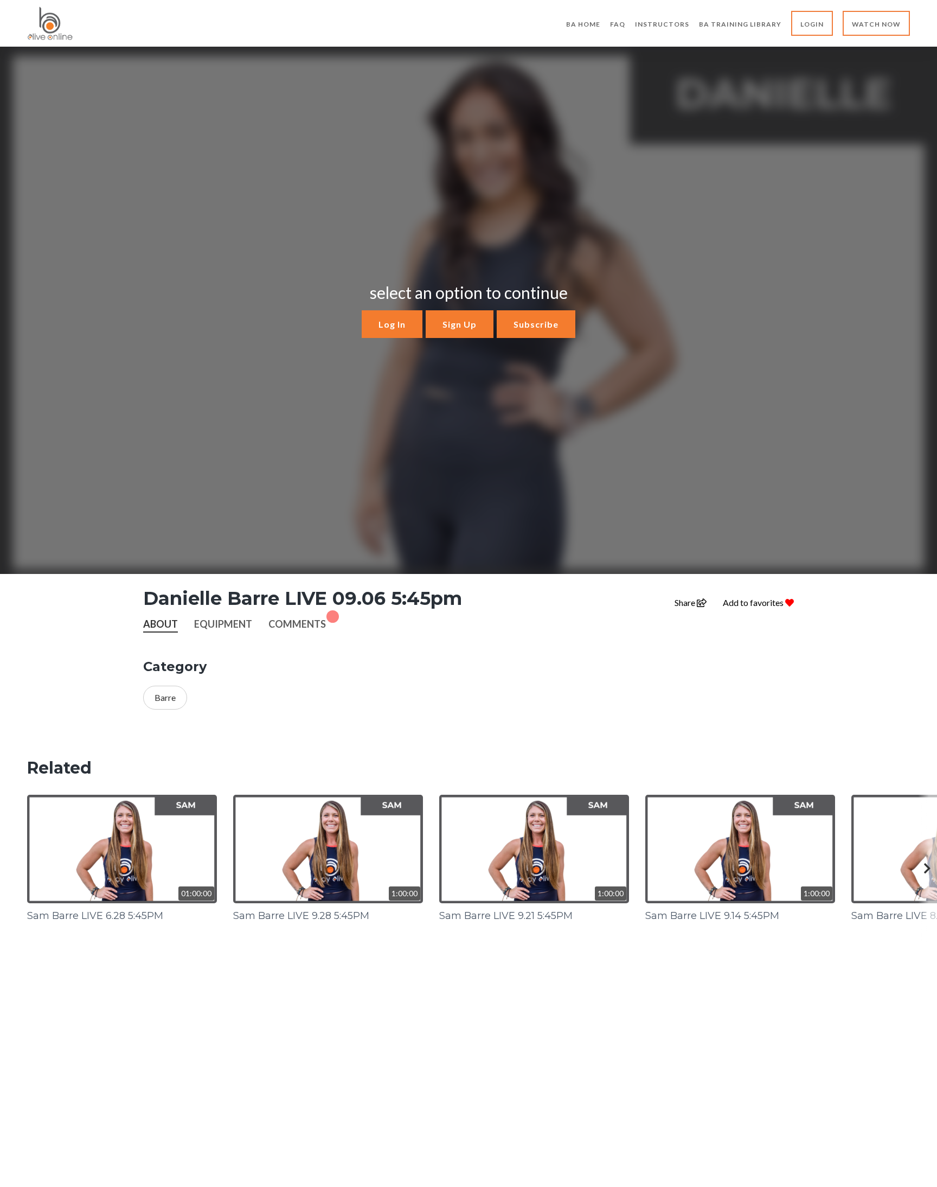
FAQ (617, 24)
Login (812, 24)
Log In (392, 324)
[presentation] (927, 868)
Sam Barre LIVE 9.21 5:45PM (506, 916)
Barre (165, 697)
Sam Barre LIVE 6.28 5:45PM (95, 916)
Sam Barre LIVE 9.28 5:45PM (301, 916)
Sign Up (459, 324)
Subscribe (536, 324)
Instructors (662, 24)
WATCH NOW (876, 24)
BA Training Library (740, 24)
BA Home (583, 24)
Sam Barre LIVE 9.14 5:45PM (712, 916)
